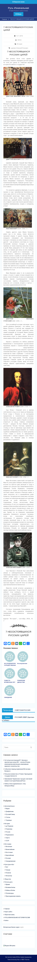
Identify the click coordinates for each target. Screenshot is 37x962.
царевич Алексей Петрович (19, 48)
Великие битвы (10, 887)
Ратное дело (9, 882)
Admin (20, 40)
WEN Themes (25, 959)
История (19, 44)
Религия (8, 873)
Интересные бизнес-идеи (11, 927)
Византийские (10, 849)
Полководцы (10, 893)
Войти (6, 920)
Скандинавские (10, 861)
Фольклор (9, 875)
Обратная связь (10, 914)
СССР (7, 840)
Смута (8, 837)
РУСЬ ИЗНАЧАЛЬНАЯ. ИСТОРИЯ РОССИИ (17, 917)
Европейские (10, 855)
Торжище (9, 820)
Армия (8, 884)
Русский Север (10, 814)
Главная (7, 909)
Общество (8, 879)
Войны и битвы (10, 890)
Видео (8, 808)
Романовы (9, 829)
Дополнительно (10, 806)
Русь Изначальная (18, 8)
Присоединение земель (13, 896)
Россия (8, 832)
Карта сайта (8, 911)
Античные (9, 846)
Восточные (9, 852)
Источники (8, 844)
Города (8, 870)
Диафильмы (10, 811)
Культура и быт (9, 864)
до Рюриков (9, 826)
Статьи (8, 817)
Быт (7, 867)
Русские (8, 858)
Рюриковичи (10, 835)
